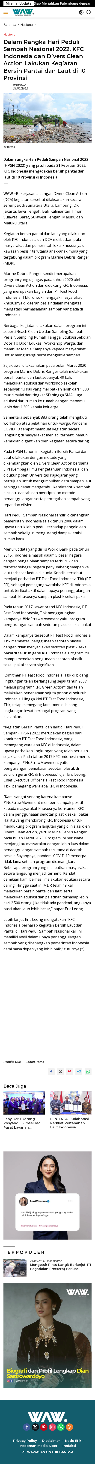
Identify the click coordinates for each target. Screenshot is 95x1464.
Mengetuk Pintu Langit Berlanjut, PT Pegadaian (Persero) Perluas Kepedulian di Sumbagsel (61, 1267)
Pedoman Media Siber (38, 1446)
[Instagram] (52, 1427)
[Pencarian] (89, 12)
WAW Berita (20, 85)
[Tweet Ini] (60, 1071)
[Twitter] (35, 1427)
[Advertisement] (47, 1006)
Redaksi (69, 1446)
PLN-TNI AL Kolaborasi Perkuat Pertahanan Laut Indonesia (69, 1123)
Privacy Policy (25, 1441)
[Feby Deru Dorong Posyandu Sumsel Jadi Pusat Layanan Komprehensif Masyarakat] (24, 1103)
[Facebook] (26, 1427)
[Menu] (6, 12)
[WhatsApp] (61, 1427)
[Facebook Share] (51, 1071)
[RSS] (69, 1427)
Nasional (9, 34)
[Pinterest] (44, 1427)
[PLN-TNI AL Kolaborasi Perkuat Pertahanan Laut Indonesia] (71, 1102)
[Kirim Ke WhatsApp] (88, 1071)
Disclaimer (51, 1441)
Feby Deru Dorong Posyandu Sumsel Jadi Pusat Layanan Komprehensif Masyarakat (22, 1123)
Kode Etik (73, 1441)
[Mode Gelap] (81, 12)
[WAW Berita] (23, 12)
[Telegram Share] (78, 1071)
